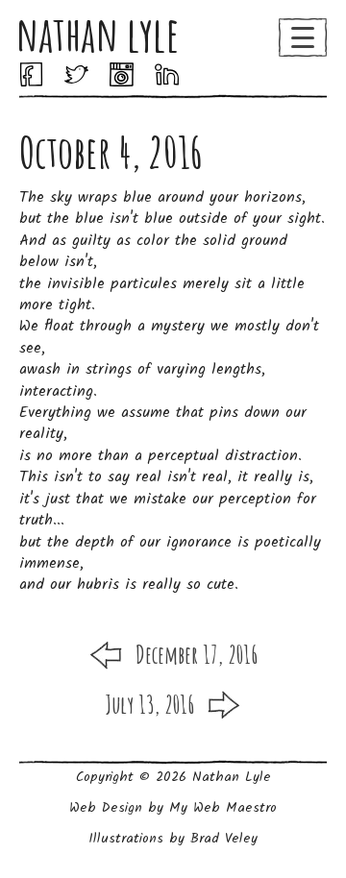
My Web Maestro (223, 807)
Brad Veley (224, 838)
